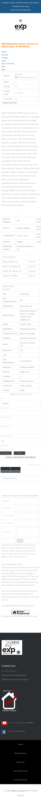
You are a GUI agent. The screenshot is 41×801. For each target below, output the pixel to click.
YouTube (29, 723)
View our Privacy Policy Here (14, 675)
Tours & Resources (20, 771)
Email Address (8, 523)
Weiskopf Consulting (18, 791)
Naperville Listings (22, 3)
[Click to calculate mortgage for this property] (25, 77)
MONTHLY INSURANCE (7, 449)
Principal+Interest (34, 465)
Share (4, 70)
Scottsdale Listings (8, 3)
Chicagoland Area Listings (20, 6)
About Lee (21, 762)
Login (4, 61)
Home (20, 744)
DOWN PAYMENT (5, 417)
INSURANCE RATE (5, 436)
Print (3, 67)
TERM (2, 398)
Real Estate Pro (20, 753)
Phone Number (8, 515)
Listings (5, 58)
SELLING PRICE (5, 408)
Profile (4, 52)
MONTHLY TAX (4, 445)
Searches (5, 55)
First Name (7, 501)
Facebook (21, 731)
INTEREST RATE (5, 426)
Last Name (6, 508)
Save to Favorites (8, 64)
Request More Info (10, 103)
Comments (7, 532)
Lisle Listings (34, 3)
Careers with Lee (20, 780)
